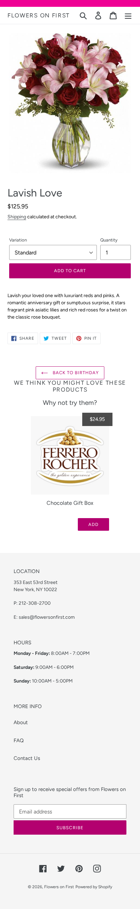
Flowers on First (38, 15)
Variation (18, 240)
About (21, 722)
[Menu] (128, 15)
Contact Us (27, 758)
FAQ (19, 740)
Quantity (109, 240)
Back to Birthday (75, 372)
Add (93, 524)
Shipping (16, 216)
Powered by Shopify (93, 886)
